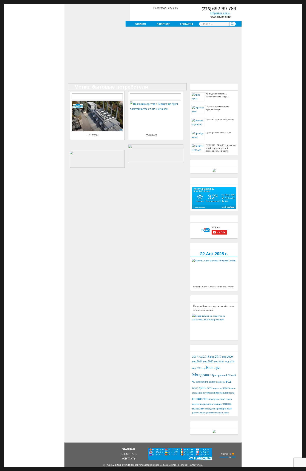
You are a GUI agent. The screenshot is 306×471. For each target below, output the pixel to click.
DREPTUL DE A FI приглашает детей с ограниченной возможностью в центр (221, 148)
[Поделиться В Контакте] (176, 14)
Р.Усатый (231, 375)
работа (195, 412)
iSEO (233, 456)
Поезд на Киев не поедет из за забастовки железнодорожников (213, 307)
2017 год (197, 357)
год (228, 381)
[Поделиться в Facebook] (156, 14)
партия (195, 403)
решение (210, 412)
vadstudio (224, 456)
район (203, 412)
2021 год (202, 361)
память (229, 399)
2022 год (213, 361)
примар (220, 408)
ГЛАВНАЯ (140, 24)
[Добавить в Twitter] (169, 14)
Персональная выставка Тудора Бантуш (217, 108)
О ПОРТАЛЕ (163, 24)
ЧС (193, 381)
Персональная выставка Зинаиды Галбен (213, 286)
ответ (222, 399)
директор (217, 387)
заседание (197, 392)
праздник (198, 408)
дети (209, 387)
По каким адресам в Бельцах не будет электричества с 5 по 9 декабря (157, 97)
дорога (226, 387)
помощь (227, 403)
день (202, 387)
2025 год (201, 368)
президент (210, 408)
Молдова (200, 374)
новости (200, 398)
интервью (208, 392)
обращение (213, 399)
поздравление (206, 403)
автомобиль (202, 381)
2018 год (208, 356)
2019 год (220, 356)
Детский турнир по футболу (220, 119)
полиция (218, 403)
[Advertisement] (154, 57)
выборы (221, 381)
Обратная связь (220, 13)
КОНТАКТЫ (186, 24)
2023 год (224, 361)
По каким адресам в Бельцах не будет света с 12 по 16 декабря (98, 97)
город (195, 387)
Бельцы (213, 367)
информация (220, 392)
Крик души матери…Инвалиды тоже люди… (217, 95)
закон (233, 387)
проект (228, 408)
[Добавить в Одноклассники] (162, 14)
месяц (231, 392)
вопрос (213, 381)
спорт (226, 412)
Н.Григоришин (217, 375)
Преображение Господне (218, 132)
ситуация (218, 412)
